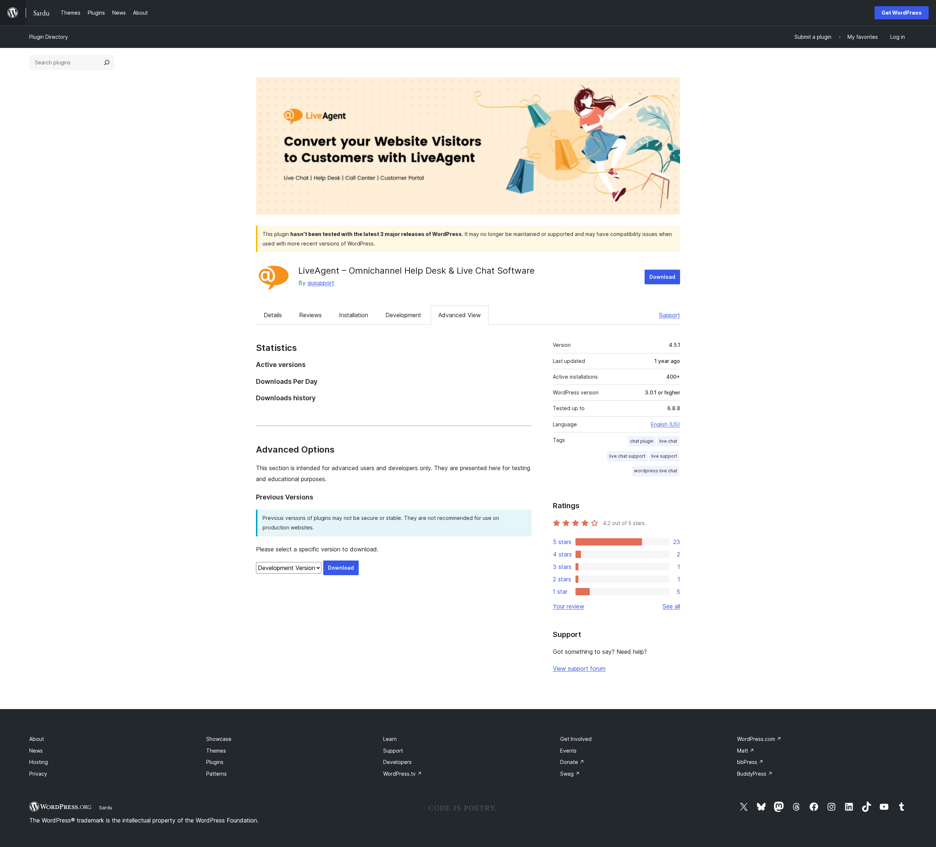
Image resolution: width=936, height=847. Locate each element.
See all (671, 606)
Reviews (310, 315)
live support (664, 456)
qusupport (320, 282)
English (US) (665, 424)
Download (662, 277)
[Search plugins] (106, 62)
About (36, 739)
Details (273, 315)
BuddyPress (755, 774)
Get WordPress (902, 13)
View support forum (579, 668)
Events (568, 750)
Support (669, 315)
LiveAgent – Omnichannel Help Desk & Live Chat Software (416, 270)
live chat (668, 441)
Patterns (216, 774)
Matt (745, 750)
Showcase (218, 739)
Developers (397, 762)
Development (403, 315)
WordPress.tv (402, 774)
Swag (570, 774)
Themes (216, 750)
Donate (572, 762)
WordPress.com (759, 739)
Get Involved (576, 739)
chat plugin (641, 441)
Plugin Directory (48, 37)
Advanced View (459, 315)
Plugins (214, 762)
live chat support (627, 456)
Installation (353, 315)
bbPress (750, 762)
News (36, 750)
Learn (390, 739)
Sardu (105, 807)
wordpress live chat (655, 470)
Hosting (38, 762)
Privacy (38, 774)
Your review (568, 606)
